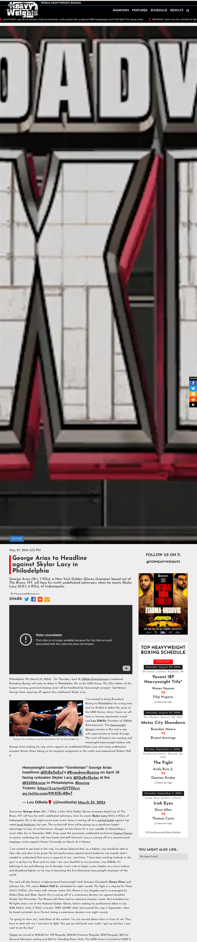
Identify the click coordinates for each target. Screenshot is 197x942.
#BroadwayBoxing (83, 772)
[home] (22, 9)
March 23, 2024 (91, 802)
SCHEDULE (159, 10)
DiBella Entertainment (95, 679)
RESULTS (176, 10)
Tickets (13, 935)
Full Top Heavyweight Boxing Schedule (163, 832)
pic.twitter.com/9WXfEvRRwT (47, 793)
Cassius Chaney (122, 833)
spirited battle (106, 820)
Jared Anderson (26, 824)
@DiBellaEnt (51, 772)
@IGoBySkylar (86, 778)
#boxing (82, 783)
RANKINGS (121, 10)
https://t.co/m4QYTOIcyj (58, 788)
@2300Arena (34, 783)
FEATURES (139, 10)
